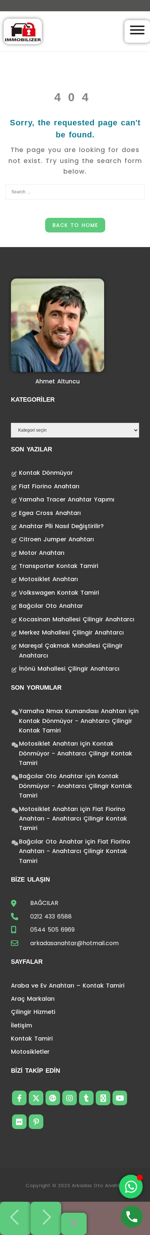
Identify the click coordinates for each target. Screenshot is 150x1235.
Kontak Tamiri (32, 1038)
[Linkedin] (103, 1098)
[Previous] (15, 1218)
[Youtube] (119, 1098)
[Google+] (53, 1098)
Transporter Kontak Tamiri (58, 566)
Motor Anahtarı (41, 553)
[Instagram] (69, 1098)
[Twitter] (36, 1098)
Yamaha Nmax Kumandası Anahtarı (72, 711)
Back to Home (75, 225)
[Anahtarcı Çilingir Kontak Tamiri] (23, 31)
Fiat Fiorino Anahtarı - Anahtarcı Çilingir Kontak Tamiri (73, 819)
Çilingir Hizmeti (33, 1012)
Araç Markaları (33, 999)
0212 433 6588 (51, 916)
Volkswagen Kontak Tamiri (59, 592)
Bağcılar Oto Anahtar (51, 606)
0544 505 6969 (52, 929)
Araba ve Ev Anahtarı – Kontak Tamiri (68, 985)
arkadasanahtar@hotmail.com (74, 943)
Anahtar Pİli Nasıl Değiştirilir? (61, 526)
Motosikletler (30, 1052)
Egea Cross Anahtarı (50, 513)
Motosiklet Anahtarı (48, 579)
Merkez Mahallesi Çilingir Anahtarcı (71, 632)
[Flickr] (19, 1121)
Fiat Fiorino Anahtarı (49, 486)
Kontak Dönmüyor (46, 473)
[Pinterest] (36, 1121)
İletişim (21, 1025)
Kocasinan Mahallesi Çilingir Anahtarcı (76, 619)
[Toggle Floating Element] (131, 1186)
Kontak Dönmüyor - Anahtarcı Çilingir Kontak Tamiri (75, 753)
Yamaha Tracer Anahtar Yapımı (66, 499)
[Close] (74, 1224)
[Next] (46, 1218)
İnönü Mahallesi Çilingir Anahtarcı (69, 668)
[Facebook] (19, 1098)
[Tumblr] (86, 1098)
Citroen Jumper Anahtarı (56, 539)
